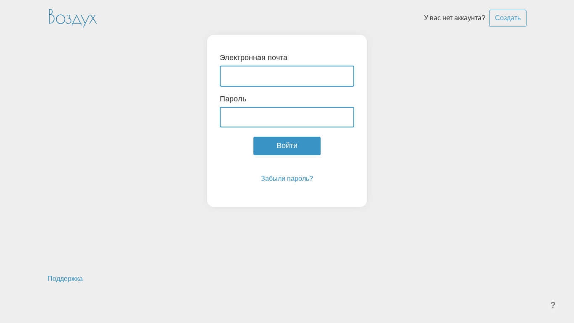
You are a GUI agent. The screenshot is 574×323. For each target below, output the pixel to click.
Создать (508, 17)
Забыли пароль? (287, 178)
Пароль (233, 99)
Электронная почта (253, 57)
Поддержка (65, 278)
